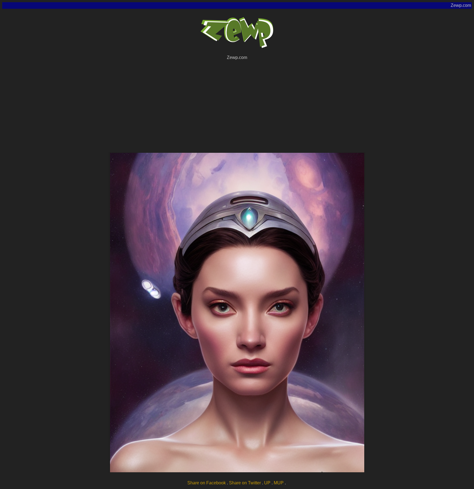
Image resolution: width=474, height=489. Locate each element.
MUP (279, 482)
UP (267, 482)
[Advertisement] (237, 105)
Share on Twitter (245, 482)
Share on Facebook (206, 482)
